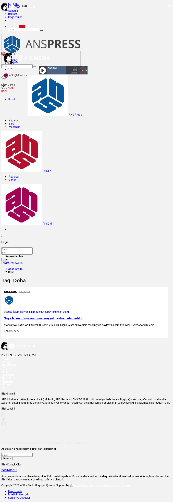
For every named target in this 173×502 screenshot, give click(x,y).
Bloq (11, 123)
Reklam (12, 13)
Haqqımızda (15, 17)
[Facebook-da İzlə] (3, 416)
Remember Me (14, 256)
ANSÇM (47, 223)
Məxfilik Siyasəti (18, 494)
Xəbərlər (13, 120)
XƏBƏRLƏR (10, 291)
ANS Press (75, 114)
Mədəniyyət (24, 291)
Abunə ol (7, 458)
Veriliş (12, 179)
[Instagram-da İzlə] (3, 430)
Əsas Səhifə (15, 269)
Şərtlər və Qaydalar (19, 497)
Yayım (6, 358)
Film (5, 387)
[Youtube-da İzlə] (3, 425)
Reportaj (13, 176)
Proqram (8, 384)
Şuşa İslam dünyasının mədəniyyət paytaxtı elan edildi (43, 318)
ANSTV (46, 170)
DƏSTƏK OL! (9, 470)
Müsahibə (14, 127)
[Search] (22, 26)
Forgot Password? (12, 263)
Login (5, 259)
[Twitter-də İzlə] (3, 420)
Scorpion (126, 485)
